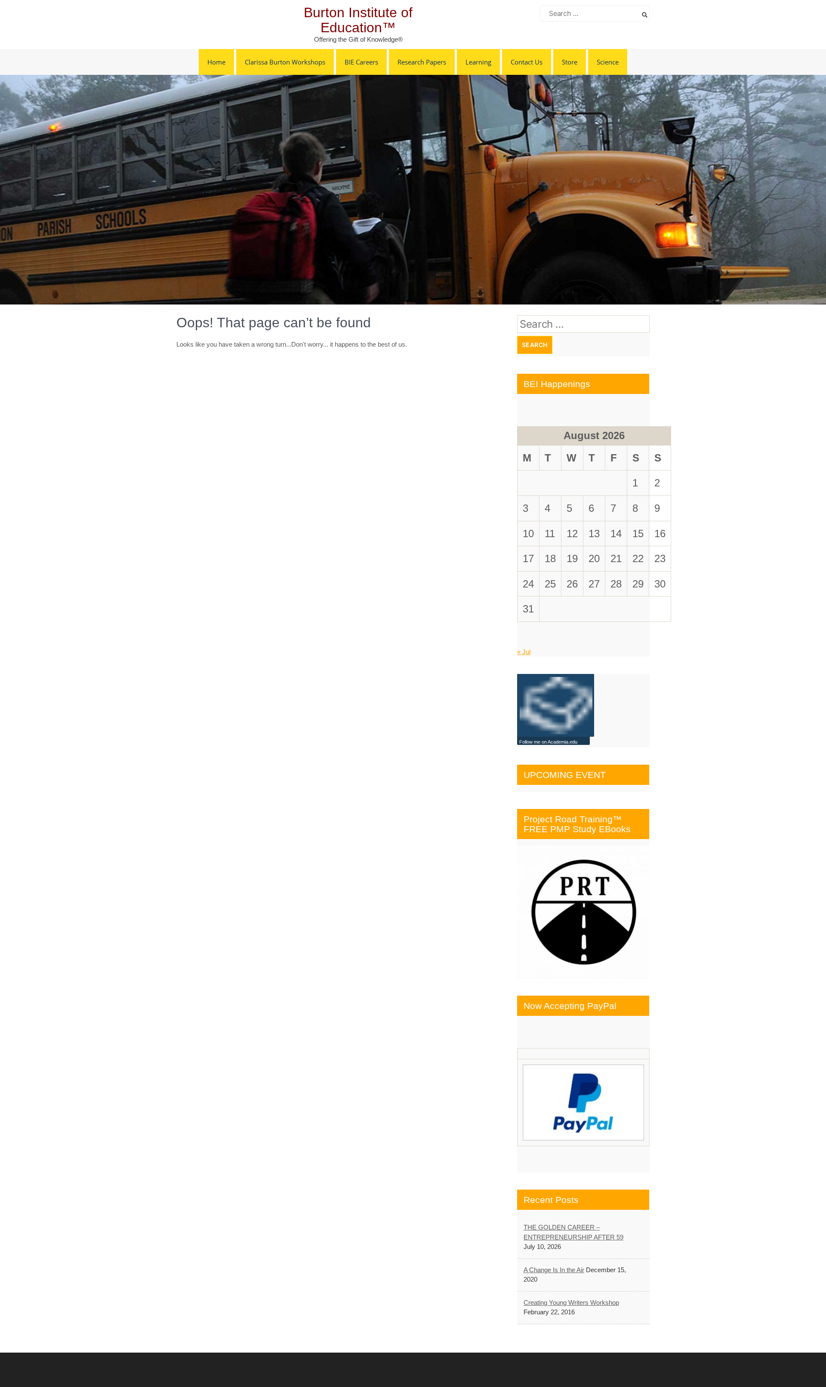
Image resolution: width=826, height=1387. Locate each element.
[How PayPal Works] (583, 1102)
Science (608, 62)
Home (216, 62)
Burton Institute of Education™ (358, 20)
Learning (478, 62)
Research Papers (422, 62)
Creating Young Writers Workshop (571, 1302)
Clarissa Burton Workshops (285, 62)
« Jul (523, 651)
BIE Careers (361, 62)
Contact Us (526, 62)
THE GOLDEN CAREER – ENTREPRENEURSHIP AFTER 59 (573, 1232)
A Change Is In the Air (554, 1269)
